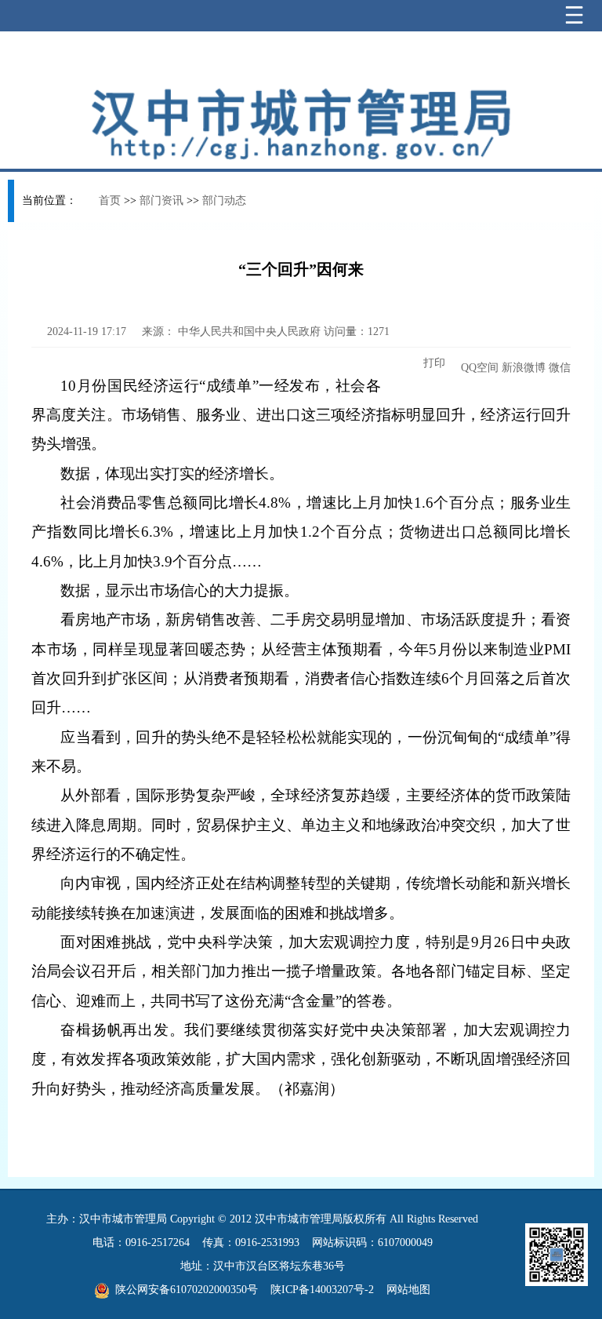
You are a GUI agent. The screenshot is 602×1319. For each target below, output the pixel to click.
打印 (432, 363)
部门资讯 (161, 200)
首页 (110, 200)
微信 (560, 367)
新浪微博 (524, 367)
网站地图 (408, 1289)
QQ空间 (480, 367)
